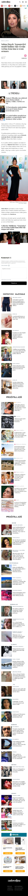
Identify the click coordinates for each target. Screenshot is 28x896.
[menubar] (23, 2)
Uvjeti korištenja (18, 886)
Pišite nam (9, 886)
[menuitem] (23, 2)
